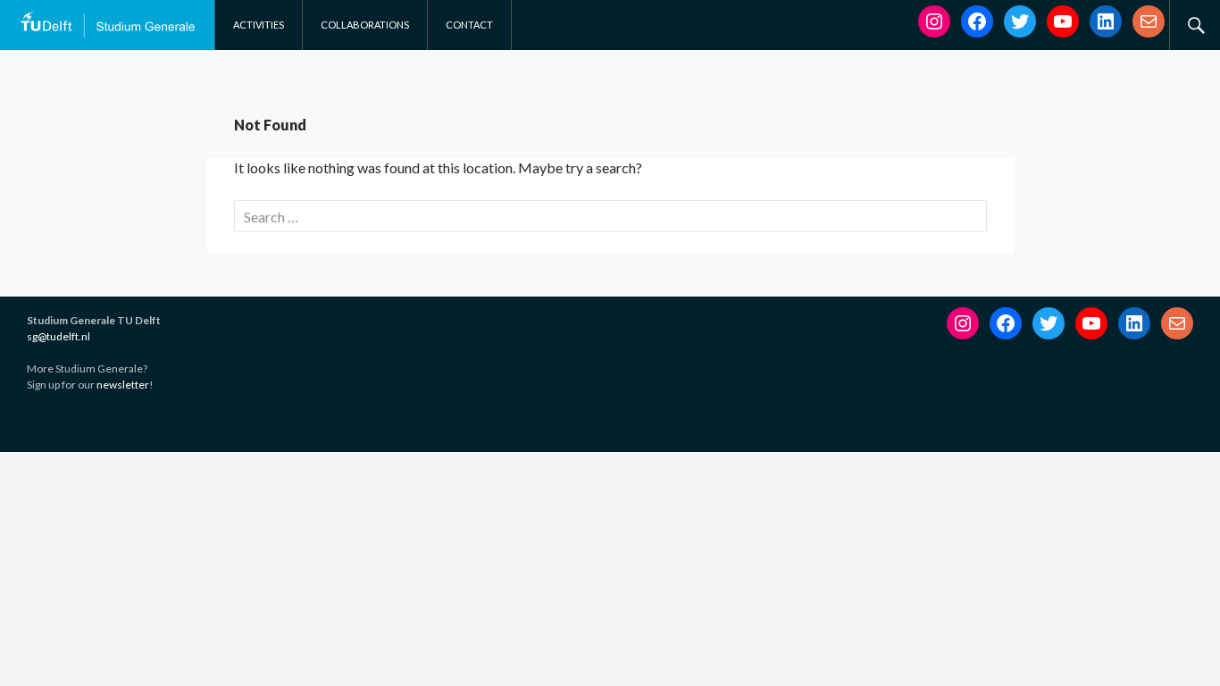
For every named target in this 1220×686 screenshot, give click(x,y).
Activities (258, 24)
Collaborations (365, 24)
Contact (469, 24)
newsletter (122, 384)
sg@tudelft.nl (58, 336)
